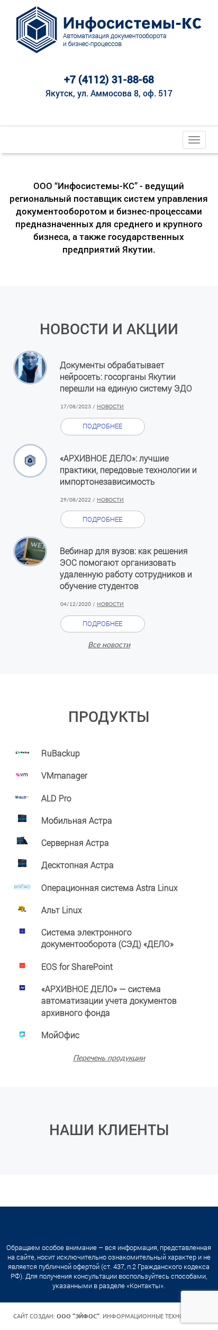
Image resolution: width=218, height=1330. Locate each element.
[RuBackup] (22, 750)
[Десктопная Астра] (22, 862)
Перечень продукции (109, 1058)
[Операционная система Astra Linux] (22, 884)
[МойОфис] (22, 1032)
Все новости (109, 645)
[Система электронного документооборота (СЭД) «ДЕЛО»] (22, 929)
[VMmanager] (22, 772)
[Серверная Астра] (22, 839)
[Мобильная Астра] (22, 817)
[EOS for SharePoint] (22, 963)
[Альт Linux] (22, 907)
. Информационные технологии (131, 1316)
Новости (110, 406)
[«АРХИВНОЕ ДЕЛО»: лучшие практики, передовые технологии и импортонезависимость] (30, 460)
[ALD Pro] (22, 795)
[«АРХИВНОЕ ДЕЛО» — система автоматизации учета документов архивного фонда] (22, 985)
